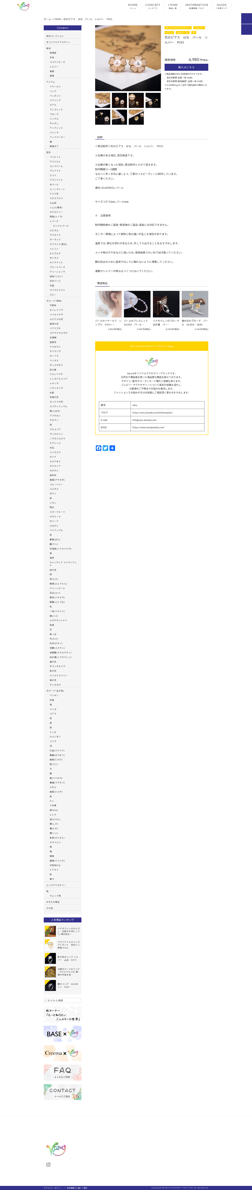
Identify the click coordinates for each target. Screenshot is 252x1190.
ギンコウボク (56, 365)
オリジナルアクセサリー (178, 27)
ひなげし (54, 525)
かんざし (54, 123)
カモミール (55, 516)
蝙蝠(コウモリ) (57, 782)
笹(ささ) (54, 579)
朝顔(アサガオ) (57, 479)
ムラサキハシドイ (58, 620)
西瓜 (52, 507)
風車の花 (54, 323)
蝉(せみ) (54, 810)
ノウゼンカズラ (57, 438)
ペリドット (55, 156)
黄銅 (52, 71)
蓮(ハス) (54, 615)
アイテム (50, 81)
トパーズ (54, 221)
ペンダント (55, 95)
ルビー (53, 294)
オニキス (54, 257)
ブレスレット (56, 109)
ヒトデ (53, 814)
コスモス (54, 488)
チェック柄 (55, 895)
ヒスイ (53, 175)
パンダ (53, 709)
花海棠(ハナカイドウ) (60, 548)
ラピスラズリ (56, 198)
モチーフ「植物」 (54, 300)
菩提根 (53, 52)
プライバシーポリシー (53, 1188)
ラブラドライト (57, 290)
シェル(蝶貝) (56, 207)
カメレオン (55, 736)
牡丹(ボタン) (56, 643)
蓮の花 (53, 661)
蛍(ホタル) (55, 819)
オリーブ (54, 521)
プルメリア (55, 429)
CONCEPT (153, 6)
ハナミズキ (55, 328)
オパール (54, 184)
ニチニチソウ (56, 388)
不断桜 (53, 305)
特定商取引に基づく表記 (77, 1188)
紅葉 (52, 624)
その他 (49, 908)
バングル (54, 118)
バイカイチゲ (56, 314)
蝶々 (52, 878)
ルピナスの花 (56, 319)
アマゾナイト (56, 179)
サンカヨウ (55, 684)
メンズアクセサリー (56, 885)
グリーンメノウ (57, 271)
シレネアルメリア (59, 378)
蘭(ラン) (54, 544)
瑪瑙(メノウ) (56, 216)
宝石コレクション (55, 36)
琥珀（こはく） (56, 276)
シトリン (54, 248)
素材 (48, 48)
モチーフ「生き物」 (55, 690)
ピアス (169, 32)
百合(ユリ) (55, 592)
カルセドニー (56, 211)
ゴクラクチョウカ (59, 332)
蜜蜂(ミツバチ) (57, 860)
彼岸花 (53, 475)
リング (53, 91)
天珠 (52, 57)
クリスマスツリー (59, 675)
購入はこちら (186, 67)
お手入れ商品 (53, 901)
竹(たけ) (54, 638)
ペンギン (54, 695)
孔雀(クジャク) (57, 750)
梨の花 (53, 670)
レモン (53, 502)
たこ (52, 800)
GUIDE (222, 6)
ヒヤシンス (55, 443)
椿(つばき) (55, 410)
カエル (53, 787)
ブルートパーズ (57, 267)
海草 (52, 557)
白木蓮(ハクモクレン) (60, 657)
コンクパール (56, 166)
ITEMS (173, 6)
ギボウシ (54, 470)
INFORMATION (196, 6)
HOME (133, 6)
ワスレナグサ (56, 374)
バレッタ (54, 132)
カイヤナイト (56, 262)
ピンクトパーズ (61, 225)
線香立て (54, 146)
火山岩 (53, 202)
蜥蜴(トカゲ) (56, 791)
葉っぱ (53, 634)
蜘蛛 (52, 856)
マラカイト (55, 234)
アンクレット (56, 127)
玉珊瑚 (53, 337)
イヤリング (55, 100)
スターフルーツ (57, 511)
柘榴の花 (54, 397)
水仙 (52, 447)
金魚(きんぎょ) (57, 837)
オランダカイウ (57, 666)
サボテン (54, 420)
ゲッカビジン (56, 433)
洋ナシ (53, 493)
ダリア (53, 456)
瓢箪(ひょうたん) (58, 583)
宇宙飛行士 (55, 865)
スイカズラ (55, 452)
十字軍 (53, 805)
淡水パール (182, 32)
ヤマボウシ (55, 346)
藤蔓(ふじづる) (57, 601)
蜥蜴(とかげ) (56, 759)
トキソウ (54, 383)
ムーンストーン (57, 189)
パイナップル (56, 530)
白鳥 (52, 699)
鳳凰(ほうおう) (57, 755)
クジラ (53, 741)
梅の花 (53, 680)
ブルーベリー (56, 484)
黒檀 (52, 75)
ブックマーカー (57, 137)
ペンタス (54, 360)
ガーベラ (54, 355)
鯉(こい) (54, 833)
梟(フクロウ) (56, 778)
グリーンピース (57, 588)
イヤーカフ (55, 86)
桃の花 (53, 569)
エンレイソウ (56, 309)
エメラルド (55, 253)
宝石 (48, 152)
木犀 (52, 392)
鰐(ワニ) (54, 764)
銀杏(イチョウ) (57, 597)
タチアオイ (55, 461)
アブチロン (55, 415)
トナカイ (54, 869)
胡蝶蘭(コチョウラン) (60, 652)
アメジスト (55, 161)
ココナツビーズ (57, 62)
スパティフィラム (58, 406)
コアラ (53, 713)
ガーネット (55, 239)
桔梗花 (53, 342)
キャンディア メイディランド (63, 564)
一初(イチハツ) (57, 611)
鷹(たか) (54, 828)
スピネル (54, 230)
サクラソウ (55, 351)
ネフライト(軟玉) (58, 244)
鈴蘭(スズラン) (57, 647)
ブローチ (54, 114)
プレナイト (55, 170)
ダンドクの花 (56, 401)
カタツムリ (55, 842)
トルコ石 (54, 193)
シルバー (199, 27)
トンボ (53, 732)
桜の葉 (53, 369)
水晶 (52, 285)
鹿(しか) (54, 823)
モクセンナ (55, 465)
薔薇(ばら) (55, 539)
